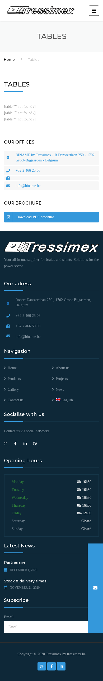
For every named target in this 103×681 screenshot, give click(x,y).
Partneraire (15, 562)
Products (14, 379)
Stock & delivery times (25, 581)
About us (62, 368)
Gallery (13, 390)
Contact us (15, 400)
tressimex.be (76, 654)
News (60, 390)
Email (8, 617)
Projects (62, 379)
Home (9, 59)
